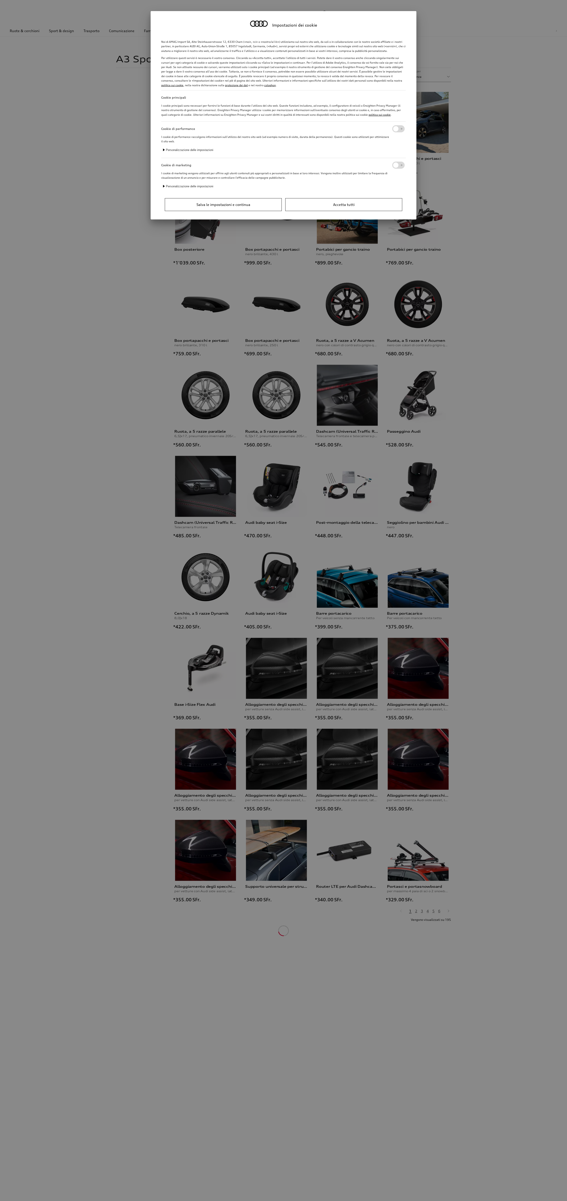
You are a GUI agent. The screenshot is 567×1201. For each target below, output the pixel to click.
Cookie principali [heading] (173, 97)
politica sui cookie (172, 85)
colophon (270, 85)
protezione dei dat (236, 85)
